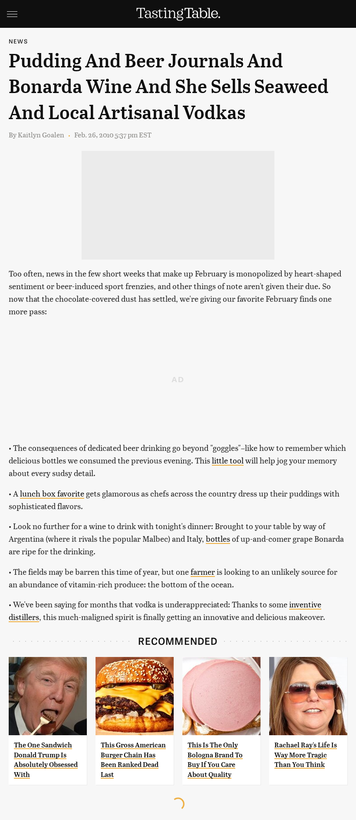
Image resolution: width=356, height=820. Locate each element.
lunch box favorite (52, 493)
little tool (228, 460)
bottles (218, 538)
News (18, 41)
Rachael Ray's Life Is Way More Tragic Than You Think (305, 755)
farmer (203, 571)
